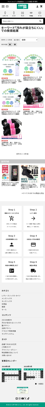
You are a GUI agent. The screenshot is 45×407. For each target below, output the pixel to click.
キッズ (22, 16)
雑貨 (3, 307)
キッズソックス (7, 301)
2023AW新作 (7, 320)
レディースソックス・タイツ (11, 295)
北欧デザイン (6, 328)
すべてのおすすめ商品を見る (33, 193)
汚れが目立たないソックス (11, 323)
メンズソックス (7, 298)
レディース (5, 16)
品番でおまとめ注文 (9, 344)
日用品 (31, 16)
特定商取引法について (10, 352)
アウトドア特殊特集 (9, 331)
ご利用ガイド (6, 347)
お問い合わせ (7, 355)
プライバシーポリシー (9, 350)
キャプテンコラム (8, 334)
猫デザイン (6, 325)
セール (40, 15)
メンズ (13, 16)
